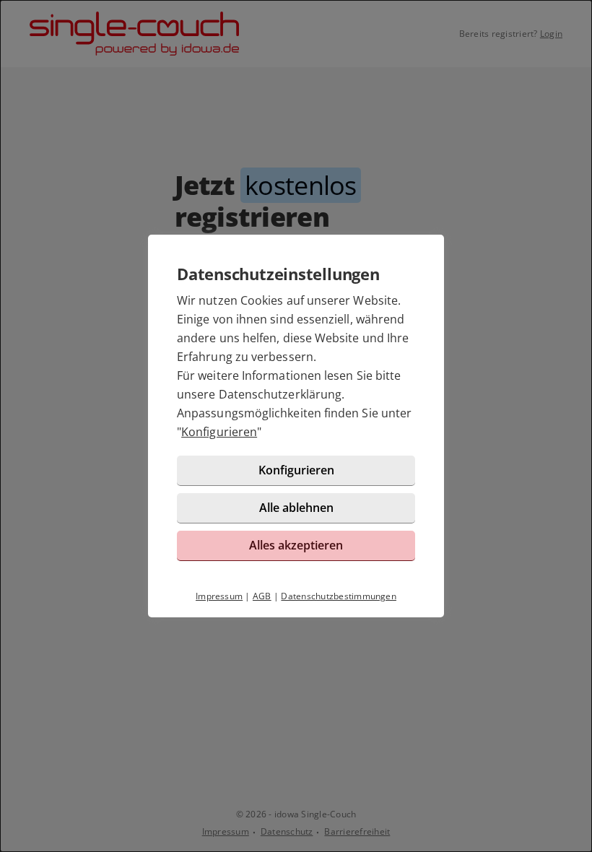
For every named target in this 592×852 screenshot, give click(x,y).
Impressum (219, 596)
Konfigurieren (219, 432)
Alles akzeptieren (296, 545)
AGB (262, 596)
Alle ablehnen (296, 508)
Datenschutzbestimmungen (338, 596)
